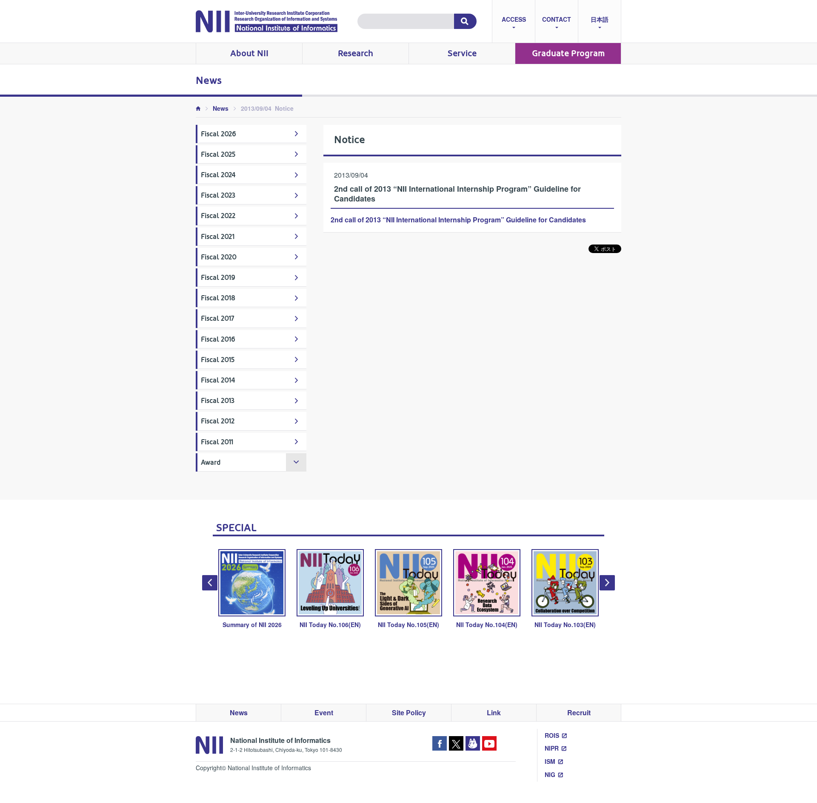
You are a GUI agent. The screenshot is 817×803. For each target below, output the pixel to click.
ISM (550, 761)
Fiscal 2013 (217, 401)
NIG (550, 774)
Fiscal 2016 (218, 339)
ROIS (552, 735)
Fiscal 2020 (219, 257)
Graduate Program (568, 53)
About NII (249, 53)
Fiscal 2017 (217, 318)
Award (210, 462)
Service (462, 53)
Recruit (579, 712)
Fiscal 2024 (218, 175)
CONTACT (556, 19)
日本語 (599, 19)
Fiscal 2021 (217, 237)
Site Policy (409, 712)
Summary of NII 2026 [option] (252, 624)
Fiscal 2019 (218, 277)
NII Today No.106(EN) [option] (330, 624)
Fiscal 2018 (218, 298)
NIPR (552, 748)
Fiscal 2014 (218, 380)
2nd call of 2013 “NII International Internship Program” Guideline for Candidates (458, 219)
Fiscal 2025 (218, 154)
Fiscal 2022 (218, 216)
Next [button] (607, 582)
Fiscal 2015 (217, 360)
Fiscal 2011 (217, 442)
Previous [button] (209, 582)
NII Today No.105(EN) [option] (408, 624)
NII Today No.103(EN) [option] (565, 624)
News (221, 108)
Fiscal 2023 (218, 195)
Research (355, 53)
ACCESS (514, 19)
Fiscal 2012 (217, 421)
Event (323, 712)
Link (494, 712)
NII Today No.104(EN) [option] (486, 624)
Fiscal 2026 (218, 134)
